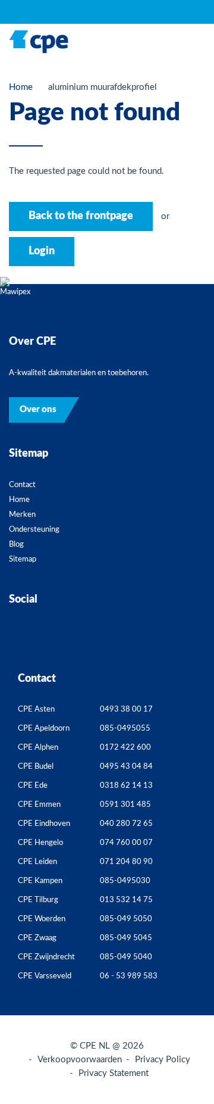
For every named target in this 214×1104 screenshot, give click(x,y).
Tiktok (107, 636)
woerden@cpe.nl (189, 921)
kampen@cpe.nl (189, 883)
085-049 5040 (126, 957)
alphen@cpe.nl (189, 750)
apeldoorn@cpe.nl (189, 731)
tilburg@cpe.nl (189, 902)
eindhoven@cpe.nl (189, 826)
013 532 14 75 (126, 900)
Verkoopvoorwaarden (79, 1059)
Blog (16, 544)
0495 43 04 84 (126, 767)
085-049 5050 (126, 919)
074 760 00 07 (126, 843)
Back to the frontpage (81, 216)
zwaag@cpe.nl (189, 941)
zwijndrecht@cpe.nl (189, 960)
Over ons (38, 409)
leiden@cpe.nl (189, 864)
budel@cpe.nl (189, 769)
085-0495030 (125, 881)
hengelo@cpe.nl (189, 845)
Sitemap (22, 559)
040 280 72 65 (126, 824)
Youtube (152, 636)
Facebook (62, 636)
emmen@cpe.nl (189, 807)
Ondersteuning (34, 530)
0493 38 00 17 (126, 709)
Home (21, 87)
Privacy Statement (113, 1073)
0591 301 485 (125, 805)
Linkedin (129, 636)
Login (42, 251)
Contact (22, 485)
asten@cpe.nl (189, 712)
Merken (22, 515)
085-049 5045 (126, 938)
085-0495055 (125, 728)
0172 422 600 (125, 747)
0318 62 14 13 (126, 786)
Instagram (84, 636)
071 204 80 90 (126, 862)
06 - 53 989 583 (129, 976)
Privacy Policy (162, 1059)
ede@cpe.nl (189, 788)
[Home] (38, 42)
